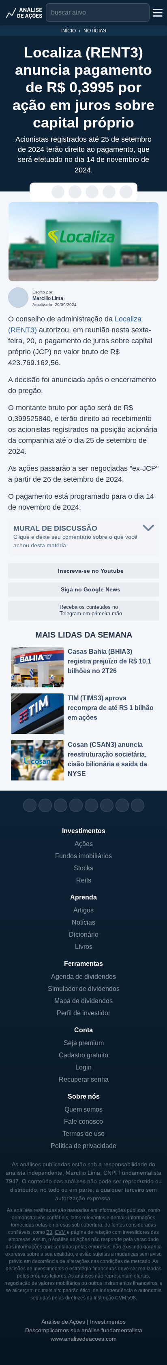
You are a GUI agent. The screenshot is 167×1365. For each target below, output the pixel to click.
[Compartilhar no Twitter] (109, 192)
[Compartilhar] (41, 192)
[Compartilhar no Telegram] (75, 192)
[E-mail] (137, 805)
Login (83, 1067)
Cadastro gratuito (83, 1055)
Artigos (83, 910)
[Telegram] (76, 805)
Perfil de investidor (83, 1013)
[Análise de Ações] (24, 12)
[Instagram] (29, 805)
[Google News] (106, 805)
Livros (83, 946)
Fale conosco (83, 1121)
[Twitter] (60, 805)
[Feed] (122, 805)
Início (68, 31)
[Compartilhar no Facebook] (92, 192)
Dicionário (83, 934)
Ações (84, 843)
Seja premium (84, 1043)
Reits (83, 880)
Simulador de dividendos (84, 988)
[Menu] (157, 12)
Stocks (83, 868)
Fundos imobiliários (83, 856)
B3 (49, 1232)
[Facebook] (45, 805)
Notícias (95, 31)
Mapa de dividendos (83, 1000)
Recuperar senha (84, 1079)
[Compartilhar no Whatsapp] (58, 192)
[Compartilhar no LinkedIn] (126, 192)
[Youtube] (91, 805)
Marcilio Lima (47, 298)
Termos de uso (83, 1133)
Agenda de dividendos (83, 976)
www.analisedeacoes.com (84, 1338)
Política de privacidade (83, 1145)
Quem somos (83, 1109)
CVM (60, 1232)
